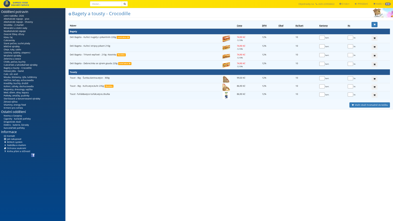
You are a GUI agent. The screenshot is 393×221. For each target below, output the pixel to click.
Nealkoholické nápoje (15, 31)
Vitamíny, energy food (15, 104)
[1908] (374, 87)
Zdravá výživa (11, 101)
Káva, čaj (8, 37)
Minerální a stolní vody (15, 28)
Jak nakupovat (13, 139)
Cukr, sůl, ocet (11, 74)
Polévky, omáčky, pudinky (16, 95)
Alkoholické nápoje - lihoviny (18, 21)
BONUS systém (14, 142)
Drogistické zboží (12, 121)
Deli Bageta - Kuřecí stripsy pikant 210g (90, 45)
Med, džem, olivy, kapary (16, 92)
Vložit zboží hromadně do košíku (371, 104)
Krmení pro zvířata (13, 107)
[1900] (374, 38)
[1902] (374, 47)
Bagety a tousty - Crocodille (18, 67)
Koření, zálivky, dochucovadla (19, 86)
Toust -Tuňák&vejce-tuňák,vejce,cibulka (90, 94)
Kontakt (10, 135)
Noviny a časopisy (13, 115)
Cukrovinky (9, 40)
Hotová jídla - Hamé (14, 71)
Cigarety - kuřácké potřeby (17, 118)
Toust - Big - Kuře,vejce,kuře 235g (87, 85)
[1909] (374, 95)
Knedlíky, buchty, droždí (16, 83)
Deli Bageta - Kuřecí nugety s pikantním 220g (93, 37)
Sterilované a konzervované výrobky (22, 98)
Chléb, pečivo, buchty (14, 61)
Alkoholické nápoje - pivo (16, 18)
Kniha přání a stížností (18, 151)
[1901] (374, 64)
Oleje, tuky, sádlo (12, 49)
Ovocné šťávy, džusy (14, 34)
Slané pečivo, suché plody (17, 43)
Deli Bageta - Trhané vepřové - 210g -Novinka (93, 54)
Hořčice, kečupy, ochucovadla (19, 80)
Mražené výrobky (12, 55)
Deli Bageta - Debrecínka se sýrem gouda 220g (94, 63)
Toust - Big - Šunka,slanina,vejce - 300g (90, 77)
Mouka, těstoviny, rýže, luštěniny (20, 77)
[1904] (374, 55)
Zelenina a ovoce (12, 58)
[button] (344, 4)
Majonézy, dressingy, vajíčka (18, 89)
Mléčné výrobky (12, 46)
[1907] (374, 78)
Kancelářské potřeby (14, 127)
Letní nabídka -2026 (14, 15)
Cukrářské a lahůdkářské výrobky (20, 64)
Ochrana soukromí (16, 148)
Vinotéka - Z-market (14, 24)
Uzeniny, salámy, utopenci (17, 52)
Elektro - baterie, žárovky (16, 124)
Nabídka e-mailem (16, 145)
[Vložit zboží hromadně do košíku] (374, 24)
